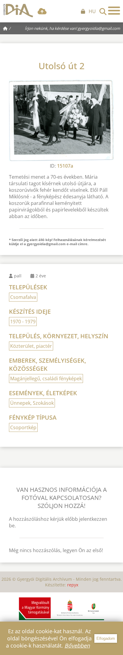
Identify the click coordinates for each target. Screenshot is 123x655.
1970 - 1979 (23, 321)
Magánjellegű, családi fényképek (46, 378)
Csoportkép (23, 427)
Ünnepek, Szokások (32, 403)
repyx (72, 585)
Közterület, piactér (31, 346)
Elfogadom (105, 638)
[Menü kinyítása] (114, 10)
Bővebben (77, 645)
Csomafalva (23, 297)
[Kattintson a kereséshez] (103, 10)
